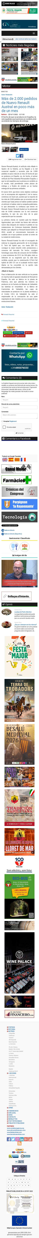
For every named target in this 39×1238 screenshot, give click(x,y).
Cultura (11, 1084)
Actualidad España (14, 1088)
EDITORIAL (11, 1029)
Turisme (11, 1037)
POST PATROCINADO (15, 1121)
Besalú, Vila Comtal (14, 1049)
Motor (10, 1097)
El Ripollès (12, 1033)
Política (11, 1086)
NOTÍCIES (11, 1031)
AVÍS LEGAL (12, 1113)
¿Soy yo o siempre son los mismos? (25, 624)
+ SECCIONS (12, 1073)
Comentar (21, 336)
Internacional (12, 1077)
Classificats (12, 1103)
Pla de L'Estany (13, 1047)
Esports (11, 1079)
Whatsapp (8, 332)
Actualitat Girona (13, 1057)
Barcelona (12, 1059)
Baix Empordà (13, 1042)
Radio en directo (9, 530)
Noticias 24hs (13, 1095)
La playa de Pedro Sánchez (23, 612)
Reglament (13, 421)
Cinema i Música (13, 1055)
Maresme (11, 1066)
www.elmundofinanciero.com (16, 1130)
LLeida (11, 1064)
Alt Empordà (12, 1039)
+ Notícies (12, 1075)
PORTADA (11, 1027)
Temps (11, 1099)
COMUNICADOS (13, 1111)
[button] (4, 573)
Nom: (3, 396)
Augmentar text (16, 159)
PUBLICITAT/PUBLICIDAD (16, 1123)
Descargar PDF (19, 332)
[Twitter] (17, 155)
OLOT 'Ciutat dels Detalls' (16, 1051)
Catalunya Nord (13, 1071)
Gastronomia (12, 1105)
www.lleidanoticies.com (14, 1132)
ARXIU (10, 1115)
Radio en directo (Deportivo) (13, 534)
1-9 (9, 1179)
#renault (5, 314)
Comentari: (5, 411)
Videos (11, 1101)
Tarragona (12, 1062)
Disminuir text (31, 159)
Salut (10, 1081)
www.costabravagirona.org (15, 1128)
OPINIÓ (10, 1108)
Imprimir (29, 332)
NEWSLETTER (12, 1119)
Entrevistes (12, 1091)
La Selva (11, 1053)
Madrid (11, 1069)
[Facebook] (21, 155)
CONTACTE (12, 1117)
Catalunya (11, 1035)
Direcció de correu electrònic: (11, 404)
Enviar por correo (10, 336)
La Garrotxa (12, 1044)
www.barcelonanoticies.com (16, 1134)
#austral (11, 314)
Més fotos (25, 149)
